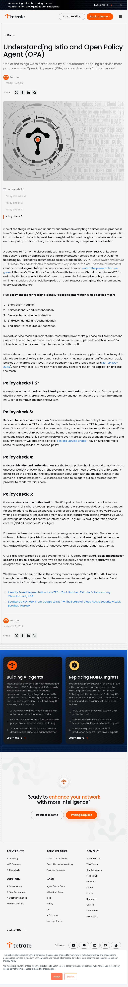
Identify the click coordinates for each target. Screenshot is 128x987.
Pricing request (81, 815)
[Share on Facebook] (22, 92)
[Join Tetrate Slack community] (116, 945)
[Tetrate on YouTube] (84, 945)
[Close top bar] (121, 5)
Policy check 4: (14, 209)
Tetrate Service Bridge (71, 441)
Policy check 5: (14, 216)
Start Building (72, 16)
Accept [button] (57, 976)
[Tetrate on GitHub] (105, 945)
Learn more (14, 738)
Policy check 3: (14, 202)
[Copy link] (34, 92)
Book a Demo (99, 16)
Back (9, 35)
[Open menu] (121, 17)
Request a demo (47, 815)
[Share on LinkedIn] (28, 92)
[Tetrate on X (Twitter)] (73, 945)
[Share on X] (16, 92)
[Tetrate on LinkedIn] (95, 945)
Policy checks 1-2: (16, 196)
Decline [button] (70, 976)
